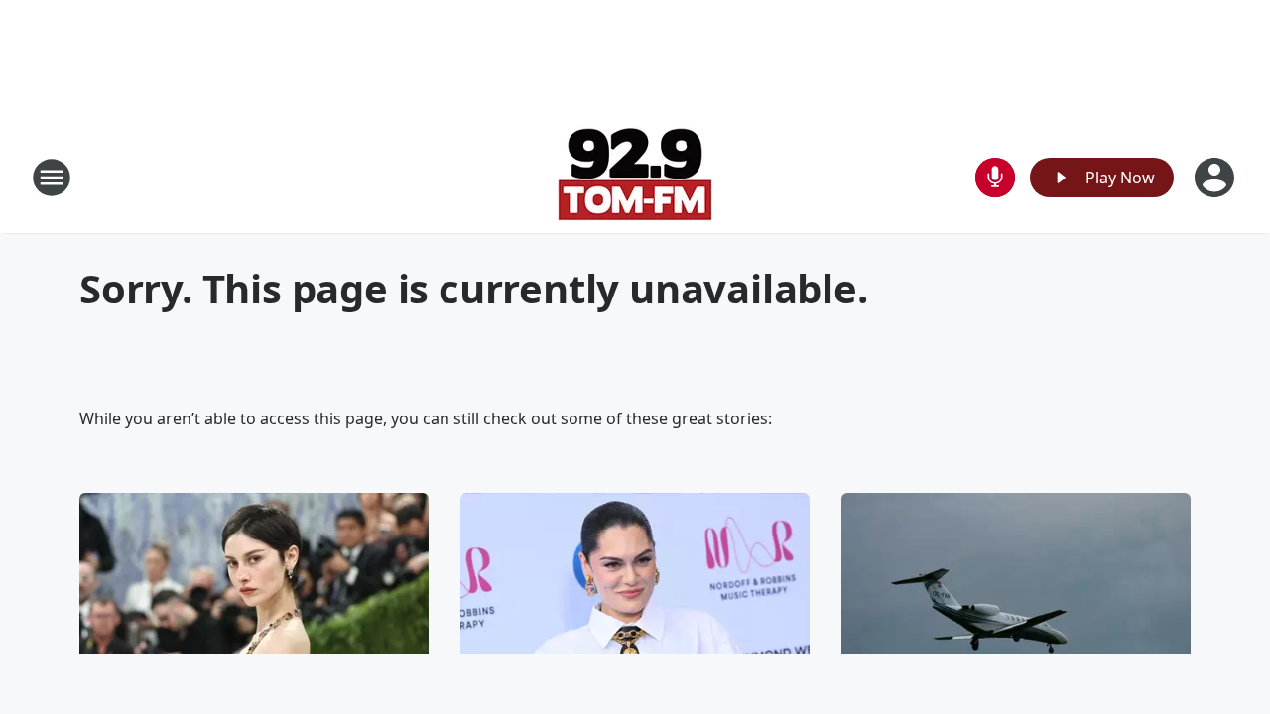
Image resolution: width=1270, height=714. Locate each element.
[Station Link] (635, 177)
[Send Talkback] (995, 177)
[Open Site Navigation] (51, 177)
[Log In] (1216, 177)
